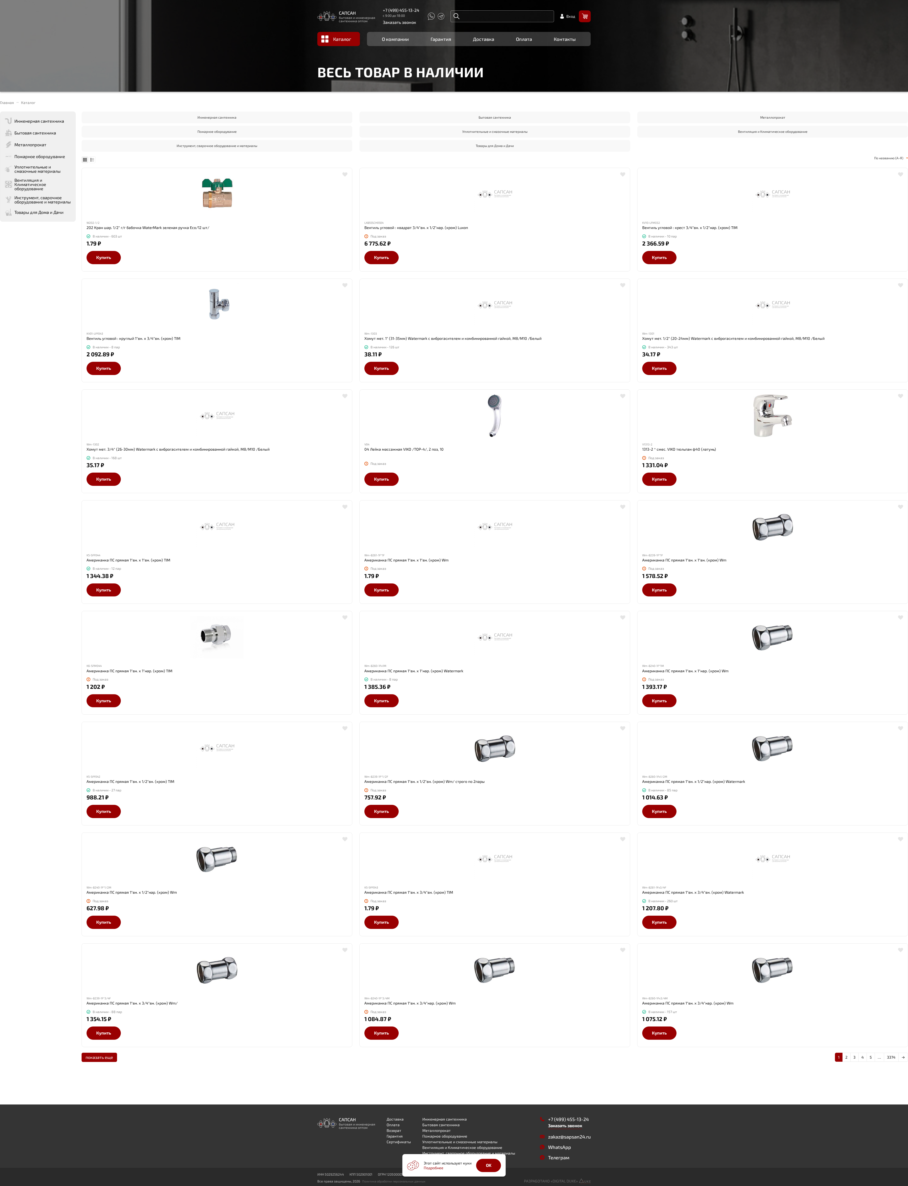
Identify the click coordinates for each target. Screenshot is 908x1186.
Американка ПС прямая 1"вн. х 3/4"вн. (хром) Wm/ (132, 1003)
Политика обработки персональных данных (393, 1181)
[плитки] (85, 159)
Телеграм (558, 1157)
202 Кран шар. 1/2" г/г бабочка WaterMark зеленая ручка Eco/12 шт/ (148, 227)
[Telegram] (441, 16)
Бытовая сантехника (495, 117)
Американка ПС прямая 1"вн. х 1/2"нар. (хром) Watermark (693, 781)
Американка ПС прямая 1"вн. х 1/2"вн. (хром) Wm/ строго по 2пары (424, 781)
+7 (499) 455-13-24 (401, 10)
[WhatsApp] (431, 16)
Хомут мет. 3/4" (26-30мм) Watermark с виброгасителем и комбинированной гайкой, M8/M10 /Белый (178, 449)
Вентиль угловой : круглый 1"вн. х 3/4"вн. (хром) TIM (133, 338)
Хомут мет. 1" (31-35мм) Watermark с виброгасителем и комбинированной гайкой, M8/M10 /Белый (452, 338)
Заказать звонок (399, 22)
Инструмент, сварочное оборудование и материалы (217, 146)
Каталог (342, 39)
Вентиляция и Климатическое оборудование (773, 131)
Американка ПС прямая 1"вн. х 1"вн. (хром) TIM (128, 560)
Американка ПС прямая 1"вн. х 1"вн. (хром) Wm (406, 560)
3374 (891, 1057)
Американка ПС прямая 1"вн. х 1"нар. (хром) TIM (129, 671)
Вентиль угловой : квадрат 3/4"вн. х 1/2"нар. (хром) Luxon (416, 227)
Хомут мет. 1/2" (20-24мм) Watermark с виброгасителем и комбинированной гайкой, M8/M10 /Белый (733, 338)
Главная (7, 102)
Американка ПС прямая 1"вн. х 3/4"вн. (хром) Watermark (693, 892)
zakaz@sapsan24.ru (569, 1136)
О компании (395, 39)
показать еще (99, 1057)
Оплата (524, 39)
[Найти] (456, 16)
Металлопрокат (772, 117)
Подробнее (433, 1167)
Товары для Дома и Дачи (495, 146)
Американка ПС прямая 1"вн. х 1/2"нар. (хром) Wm (132, 892)
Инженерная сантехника (216, 117)
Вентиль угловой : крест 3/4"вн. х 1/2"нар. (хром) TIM (690, 227)
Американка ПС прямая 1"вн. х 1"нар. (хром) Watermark (413, 671)
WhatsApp (559, 1147)
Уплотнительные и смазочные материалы (495, 131)
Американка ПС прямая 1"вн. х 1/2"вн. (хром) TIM (130, 781)
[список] (92, 159)
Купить (103, 257)
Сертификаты (399, 1141)
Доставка (483, 39)
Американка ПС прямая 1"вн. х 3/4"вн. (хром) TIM (408, 892)
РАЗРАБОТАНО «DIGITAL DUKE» (551, 1181)
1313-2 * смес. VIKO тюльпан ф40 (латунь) (679, 449)
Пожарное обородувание (217, 131)
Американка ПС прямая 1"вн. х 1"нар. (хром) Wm (685, 671)
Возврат (394, 1130)
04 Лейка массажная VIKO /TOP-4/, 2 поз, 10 (404, 449)
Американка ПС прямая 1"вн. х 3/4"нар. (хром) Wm (410, 1003)
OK (488, 1165)
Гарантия (441, 39)
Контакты (565, 39)
